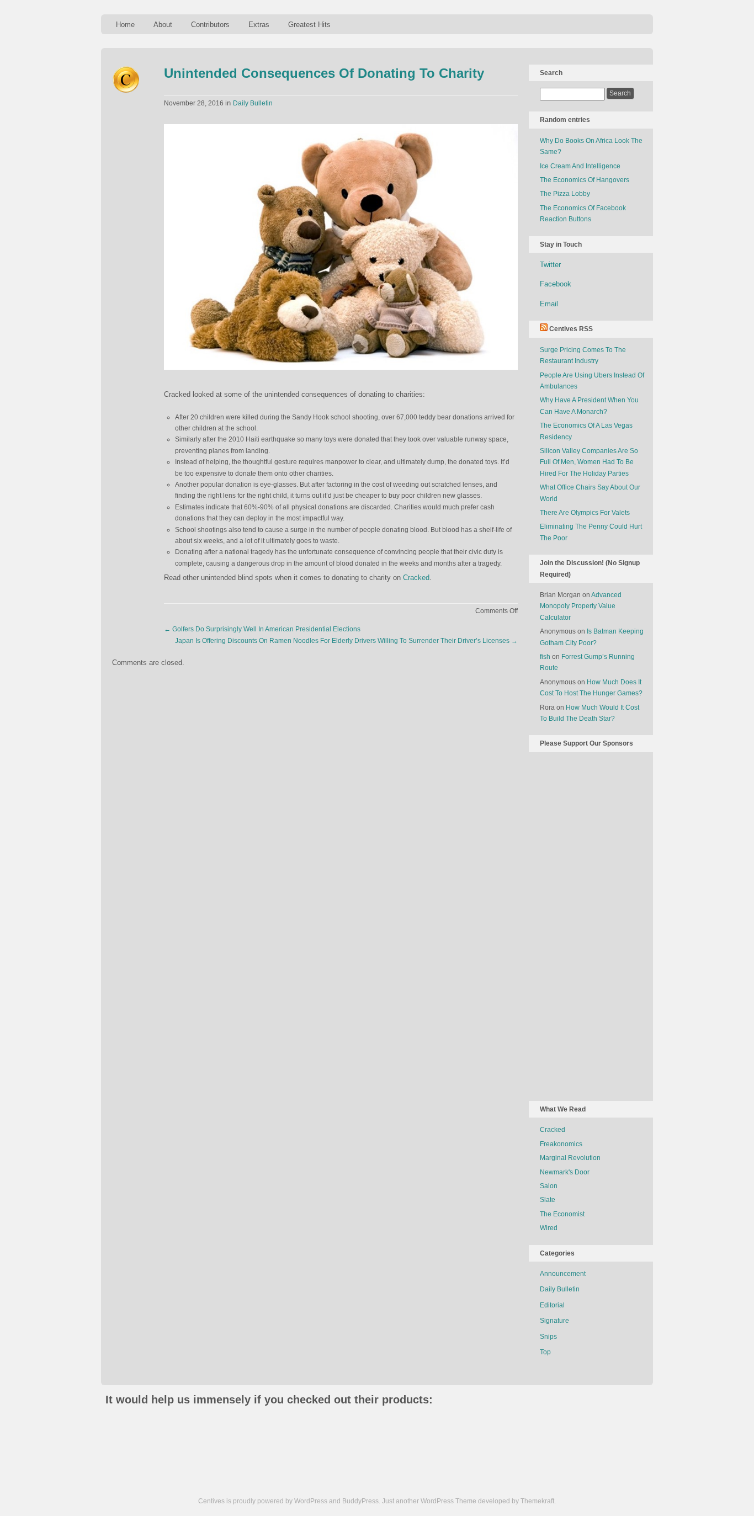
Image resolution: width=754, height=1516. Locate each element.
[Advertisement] (584, 924)
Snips (548, 1337)
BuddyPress (360, 1501)
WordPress (310, 1501)
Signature (554, 1320)
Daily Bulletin (253, 103)
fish (545, 657)
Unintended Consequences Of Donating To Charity (324, 73)
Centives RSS (571, 329)
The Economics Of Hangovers (584, 180)
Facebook (555, 284)
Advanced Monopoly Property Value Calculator (581, 606)
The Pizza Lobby (565, 194)
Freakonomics (561, 1144)
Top (545, 1352)
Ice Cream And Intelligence (580, 166)
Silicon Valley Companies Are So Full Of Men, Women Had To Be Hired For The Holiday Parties (589, 462)
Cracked (416, 577)
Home (125, 24)
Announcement (563, 1274)
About (162, 24)
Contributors (210, 24)
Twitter (550, 264)
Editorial (552, 1305)
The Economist (562, 1214)
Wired (548, 1228)
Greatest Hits (309, 24)
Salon (548, 1186)
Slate (547, 1200)
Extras (258, 24)
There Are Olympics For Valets (585, 513)
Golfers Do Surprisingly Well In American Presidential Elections (262, 629)
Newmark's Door (565, 1172)
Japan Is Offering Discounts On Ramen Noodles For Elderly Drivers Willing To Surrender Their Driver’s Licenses (346, 641)
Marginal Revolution (570, 1158)
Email (549, 304)
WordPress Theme (448, 1501)
